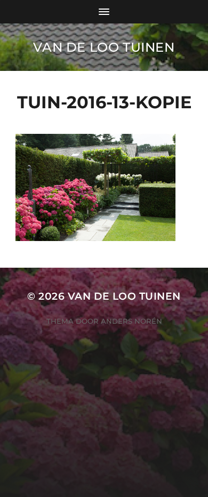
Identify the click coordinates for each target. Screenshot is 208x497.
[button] (95, 187)
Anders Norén (131, 321)
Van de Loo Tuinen (103, 47)
